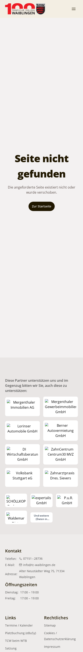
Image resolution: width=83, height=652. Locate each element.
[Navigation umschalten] (73, 9)
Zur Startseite (41, 206)
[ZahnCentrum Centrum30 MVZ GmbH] (60, 454)
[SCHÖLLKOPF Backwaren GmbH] (16, 500)
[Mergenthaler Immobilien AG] (22, 407)
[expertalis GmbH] (41, 500)
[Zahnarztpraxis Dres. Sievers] (60, 477)
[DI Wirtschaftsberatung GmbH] (22, 454)
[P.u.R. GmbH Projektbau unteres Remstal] (67, 500)
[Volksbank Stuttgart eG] (22, 477)
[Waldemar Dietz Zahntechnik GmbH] (16, 517)
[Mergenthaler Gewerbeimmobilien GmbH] (60, 407)
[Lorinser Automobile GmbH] (22, 430)
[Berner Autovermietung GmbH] (60, 430)
